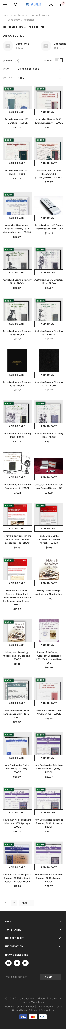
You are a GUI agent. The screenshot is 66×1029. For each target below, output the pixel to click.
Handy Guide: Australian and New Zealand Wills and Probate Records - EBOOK (17, 539)
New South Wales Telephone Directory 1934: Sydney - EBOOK (49, 768)
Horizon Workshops (33, 1001)
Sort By (7, 77)
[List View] (57, 60)
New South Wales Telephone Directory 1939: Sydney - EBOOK (49, 878)
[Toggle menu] (5, 4)
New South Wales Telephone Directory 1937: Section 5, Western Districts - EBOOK (17, 878)
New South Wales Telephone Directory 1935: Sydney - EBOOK (17, 823)
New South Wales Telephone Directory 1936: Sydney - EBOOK (49, 823)
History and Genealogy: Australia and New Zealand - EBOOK (17, 656)
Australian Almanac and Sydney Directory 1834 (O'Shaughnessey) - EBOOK (17, 228)
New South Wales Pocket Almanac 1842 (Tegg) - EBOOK (17, 768)
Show (6, 68)
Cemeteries (22, 43)
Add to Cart (17, 112)
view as (48, 60)
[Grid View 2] (61, 60)
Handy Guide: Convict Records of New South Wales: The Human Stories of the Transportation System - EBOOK (17, 597)
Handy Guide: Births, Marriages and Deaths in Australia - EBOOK (49, 539)
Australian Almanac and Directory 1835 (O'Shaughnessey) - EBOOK (49, 174)
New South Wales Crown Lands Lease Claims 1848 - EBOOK (17, 714)
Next (25, 902)
